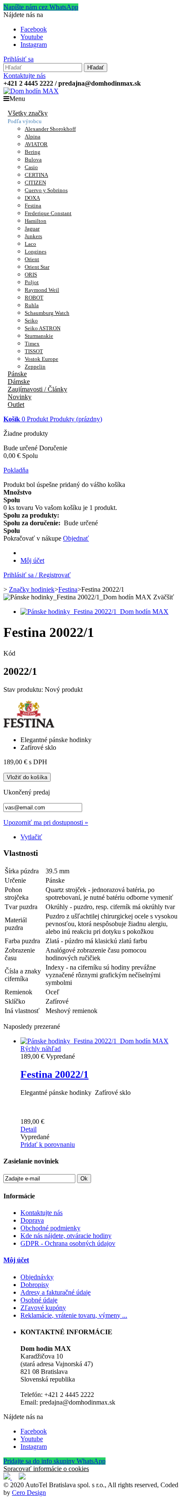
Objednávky (37, 1277)
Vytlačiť (31, 837)
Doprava (32, 1220)
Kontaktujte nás (24, 75)
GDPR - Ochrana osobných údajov (67, 1243)
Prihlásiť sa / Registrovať (37, 575)
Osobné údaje (38, 1300)
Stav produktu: (24, 689)
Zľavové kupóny (43, 1307)
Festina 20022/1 (54, 1074)
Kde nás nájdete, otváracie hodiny (66, 1235)
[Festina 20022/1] (94, 1041)
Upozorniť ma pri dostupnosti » (45, 822)
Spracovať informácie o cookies (46, 1468)
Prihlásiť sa (18, 59)
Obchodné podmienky (50, 1228)
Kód (9, 653)
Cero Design (29, 1492)
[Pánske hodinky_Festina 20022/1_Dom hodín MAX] (94, 611)
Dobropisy (34, 1284)
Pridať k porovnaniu (47, 1144)
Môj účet (32, 560)
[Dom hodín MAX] (31, 91)
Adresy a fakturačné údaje (55, 1292)
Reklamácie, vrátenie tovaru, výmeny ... (73, 1315)
